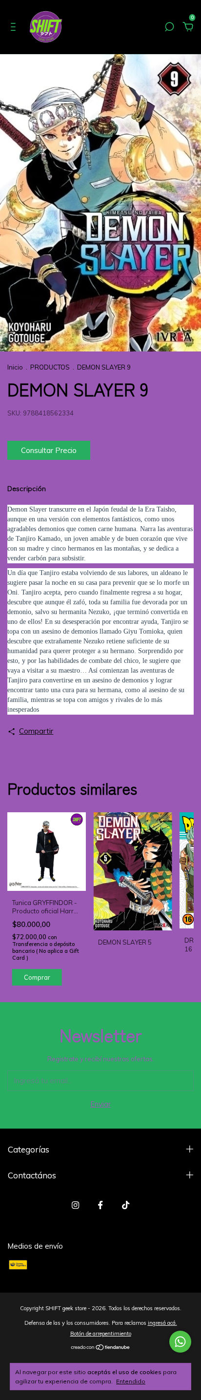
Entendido (130, 1381)
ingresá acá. (162, 1322)
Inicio (15, 367)
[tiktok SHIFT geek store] (125, 1205)
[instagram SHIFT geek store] (75, 1205)
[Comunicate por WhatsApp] (180, 1342)
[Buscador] (169, 28)
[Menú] (14, 28)
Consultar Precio (49, 450)
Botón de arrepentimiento (100, 1333)
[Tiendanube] (100, 1348)
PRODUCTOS (50, 367)
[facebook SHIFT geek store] (100, 1205)
